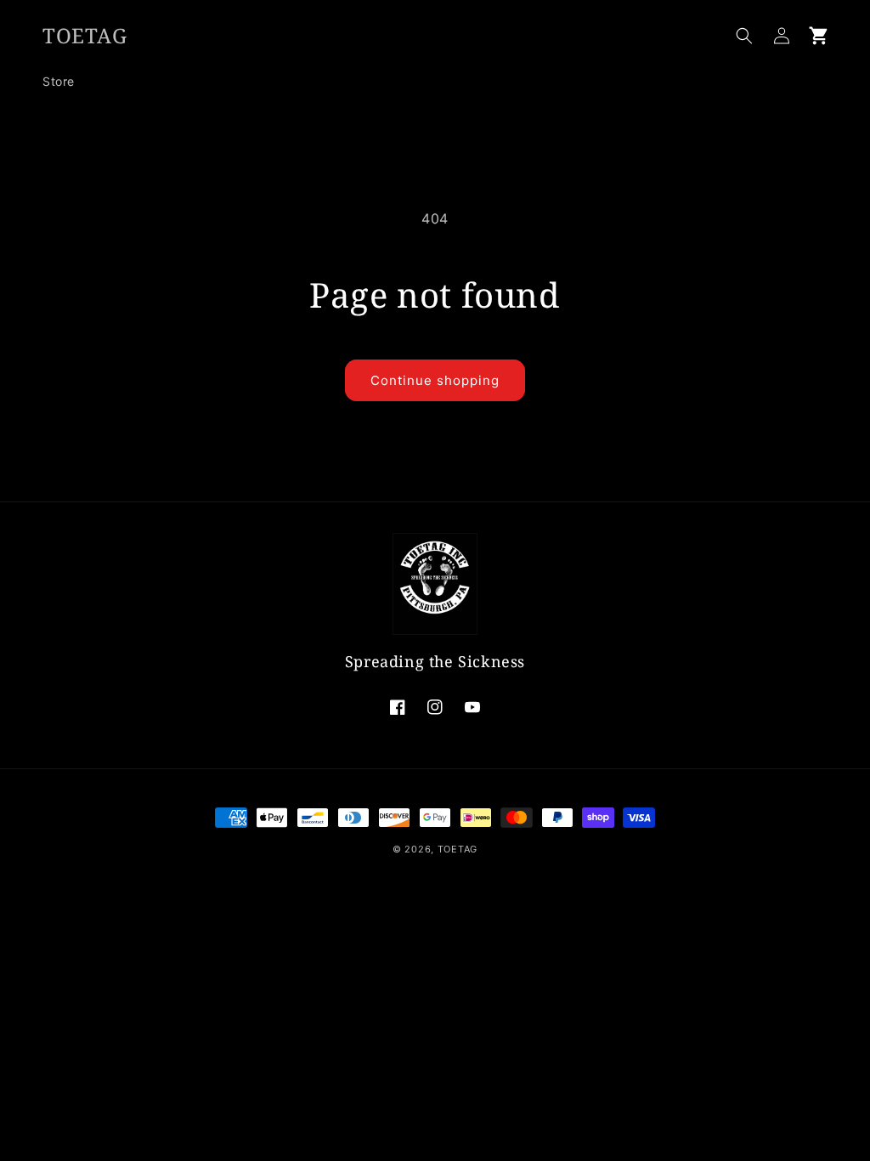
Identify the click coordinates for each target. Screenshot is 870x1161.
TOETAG (457, 849)
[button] (744, 35)
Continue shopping (435, 380)
